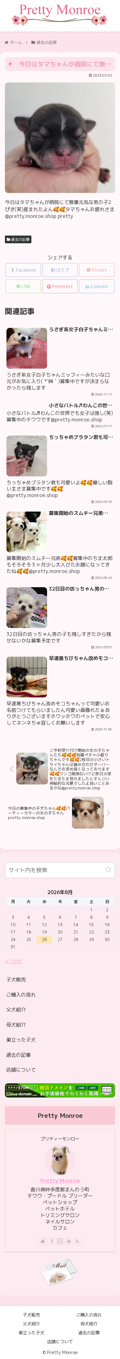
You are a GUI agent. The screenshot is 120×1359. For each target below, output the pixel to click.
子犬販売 (16, 979)
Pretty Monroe (60, 1180)
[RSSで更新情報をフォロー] (77, 1241)
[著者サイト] (42, 1241)
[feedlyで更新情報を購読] (68, 1241)
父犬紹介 (16, 1009)
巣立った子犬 (21, 1039)
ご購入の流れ (21, 994)
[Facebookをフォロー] (51, 1241)
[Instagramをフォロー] (60, 1241)
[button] (108, 869)
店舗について (21, 1069)
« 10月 (13, 961)
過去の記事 (20, 239)
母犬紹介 (16, 1024)
